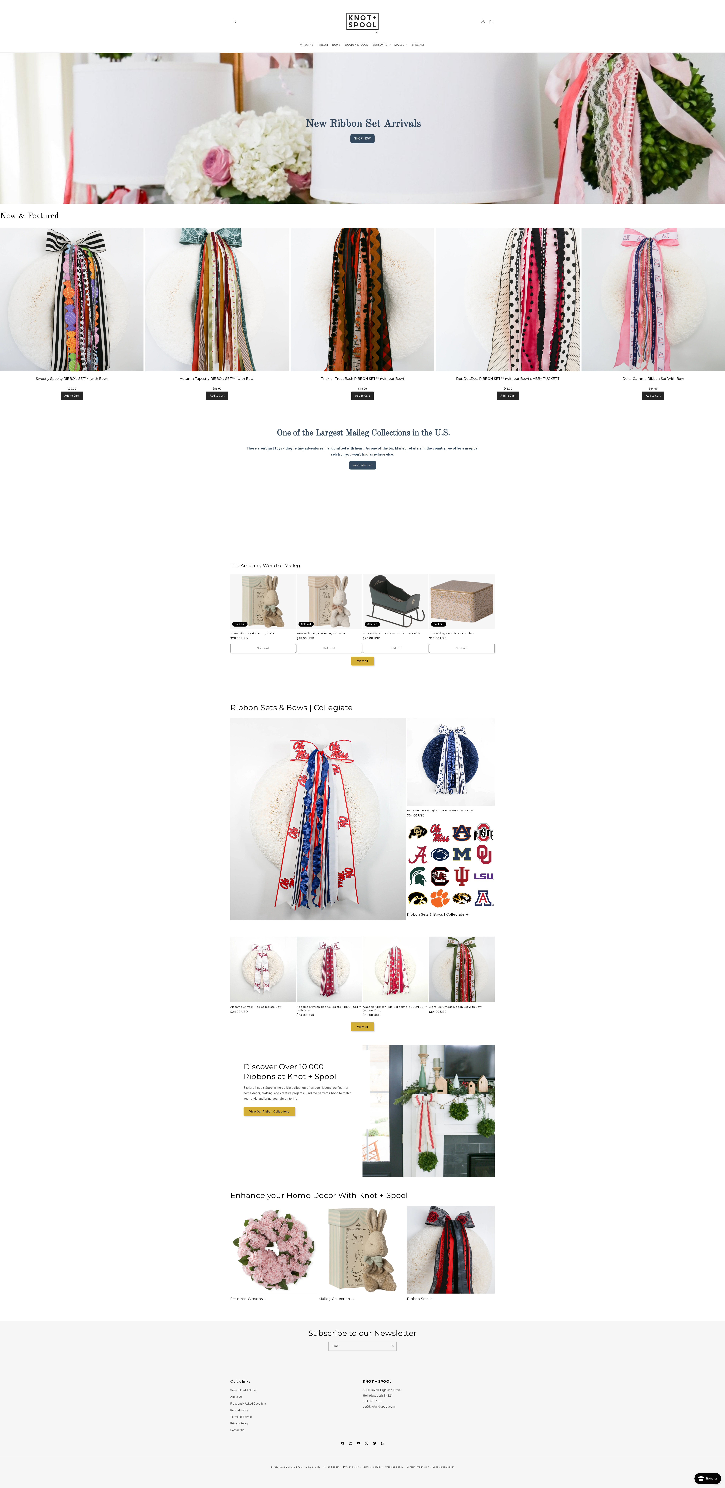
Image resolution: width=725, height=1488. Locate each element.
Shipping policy (394, 1467)
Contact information (418, 1467)
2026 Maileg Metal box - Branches (451, 633)
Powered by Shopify (309, 1467)
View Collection (363, 465)
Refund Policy (239, 1410)
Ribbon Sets (418, 1299)
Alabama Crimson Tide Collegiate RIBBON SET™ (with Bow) (329, 1008)
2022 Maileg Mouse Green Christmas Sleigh (391, 633)
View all (362, 661)
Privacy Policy (239, 1423)
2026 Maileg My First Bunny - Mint (252, 633)
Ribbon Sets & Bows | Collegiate (436, 914)
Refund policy (331, 1467)
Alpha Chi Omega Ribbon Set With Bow (455, 1006)
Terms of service (372, 1467)
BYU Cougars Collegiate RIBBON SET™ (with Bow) (440, 810)
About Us (236, 1396)
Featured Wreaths (246, 1299)
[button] (234, 21)
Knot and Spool (288, 1467)
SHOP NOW (362, 138)
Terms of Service (241, 1416)
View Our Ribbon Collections (269, 1111)
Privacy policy (351, 1467)
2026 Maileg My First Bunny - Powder (321, 633)
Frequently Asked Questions (248, 1403)
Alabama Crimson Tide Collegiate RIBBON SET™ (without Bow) (395, 1008)
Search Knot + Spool (243, 1390)
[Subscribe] (392, 1346)
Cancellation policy (443, 1467)
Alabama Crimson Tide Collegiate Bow (256, 1006)
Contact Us (237, 1430)
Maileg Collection (334, 1299)
